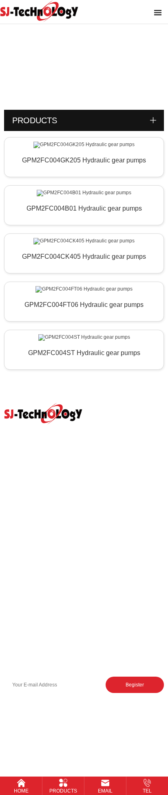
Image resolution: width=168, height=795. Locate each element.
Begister (135, 685)
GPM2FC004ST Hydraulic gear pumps (84, 352)
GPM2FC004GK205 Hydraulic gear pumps (84, 160)
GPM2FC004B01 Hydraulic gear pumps (84, 208)
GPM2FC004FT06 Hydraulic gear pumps (84, 304)
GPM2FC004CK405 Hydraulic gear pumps (84, 256)
